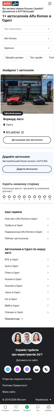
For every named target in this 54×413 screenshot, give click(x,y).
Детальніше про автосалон (27, 139)
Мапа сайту (8, 391)
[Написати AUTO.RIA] (36, 369)
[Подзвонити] (46, 369)
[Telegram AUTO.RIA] (7, 369)
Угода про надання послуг (17, 379)
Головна (5, 410)
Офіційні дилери (14, 57)
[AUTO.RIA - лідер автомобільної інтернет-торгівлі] (10, 3)
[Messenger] (17, 369)
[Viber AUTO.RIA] (27, 369)
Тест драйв (36, 57)
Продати (27, 410)
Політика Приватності (14, 385)
